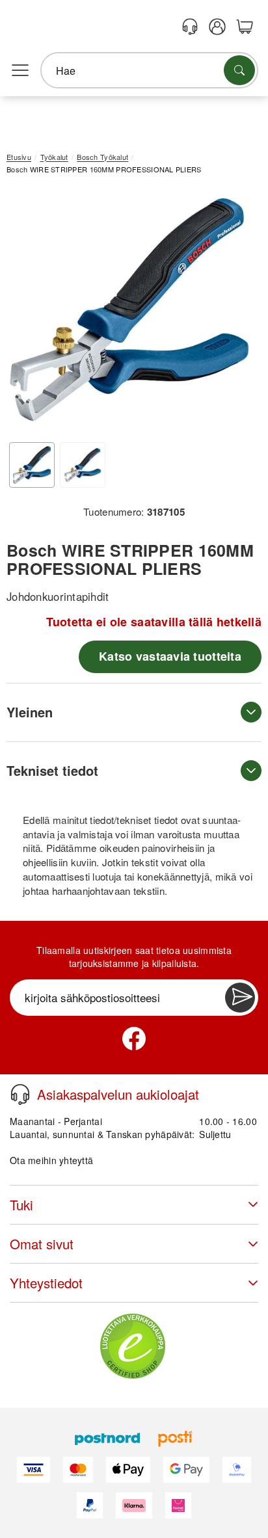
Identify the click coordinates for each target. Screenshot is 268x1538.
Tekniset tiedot (52, 770)
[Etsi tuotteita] (239, 70)
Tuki (21, 1204)
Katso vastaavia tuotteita (170, 656)
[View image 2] (82, 465)
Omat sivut (42, 1243)
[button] (129, 310)
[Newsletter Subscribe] (240, 998)
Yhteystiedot (46, 1282)
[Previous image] (26, 313)
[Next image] (232, 313)
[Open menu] (20, 70)
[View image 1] (32, 465)
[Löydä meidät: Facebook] (134, 1039)
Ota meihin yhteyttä (51, 1160)
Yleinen (30, 711)
